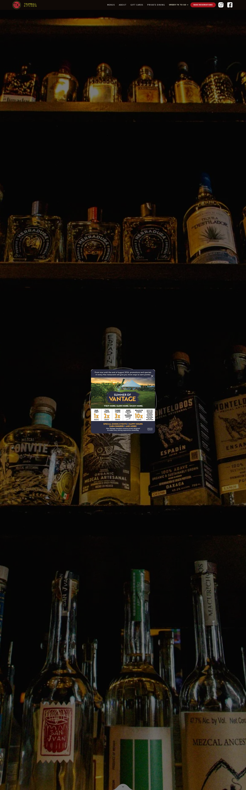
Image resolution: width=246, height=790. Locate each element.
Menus (111, 4)
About (122, 4)
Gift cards (137, 4)
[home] (24, 5)
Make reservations (203, 5)
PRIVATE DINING (156, 4)
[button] (178, 5)
